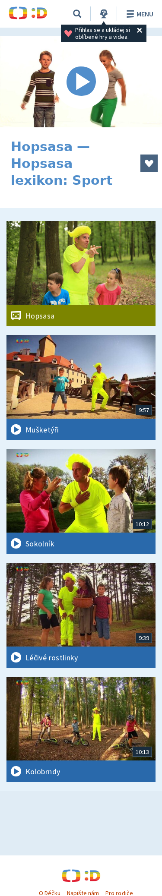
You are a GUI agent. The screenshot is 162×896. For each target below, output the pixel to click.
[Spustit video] (81, 81)
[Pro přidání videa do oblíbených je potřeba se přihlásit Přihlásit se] (149, 163)
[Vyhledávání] (77, 14)
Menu (145, 13)
